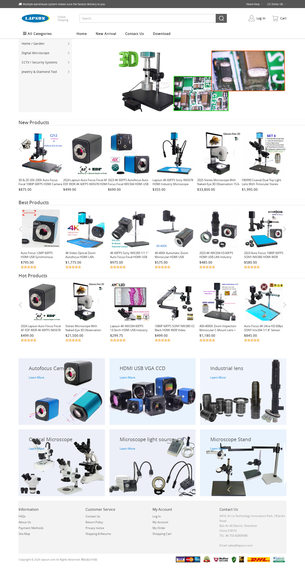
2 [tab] (179, 107)
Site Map (24, 534)
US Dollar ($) (275, 4)
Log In (261, 18)
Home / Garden (33, 43)
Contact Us (93, 516)
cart (283, 18)
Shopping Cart (161, 534)
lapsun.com (48, 559)
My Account (160, 522)
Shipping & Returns (98, 534)
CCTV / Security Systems (39, 62)
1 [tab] (174, 107)
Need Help (252, 4)
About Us (25, 522)
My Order (158, 528)
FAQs (22, 516)
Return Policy (94, 522)
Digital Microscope (35, 53)
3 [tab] (185, 107)
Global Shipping (63, 18)
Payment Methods (31, 528)
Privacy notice (95, 528)
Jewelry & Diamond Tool (39, 72)
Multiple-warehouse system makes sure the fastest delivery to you (64, 4)
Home (82, 33)
